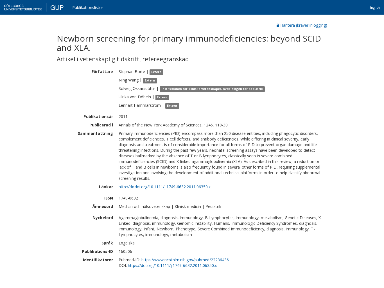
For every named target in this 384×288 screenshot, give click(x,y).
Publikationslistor (87, 7)
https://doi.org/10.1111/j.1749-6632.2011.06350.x (172, 265)
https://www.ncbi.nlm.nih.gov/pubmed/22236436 (185, 259)
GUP (57, 7)
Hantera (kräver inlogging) (303, 25)
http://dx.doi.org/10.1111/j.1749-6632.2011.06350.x (165, 186)
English (374, 7)
